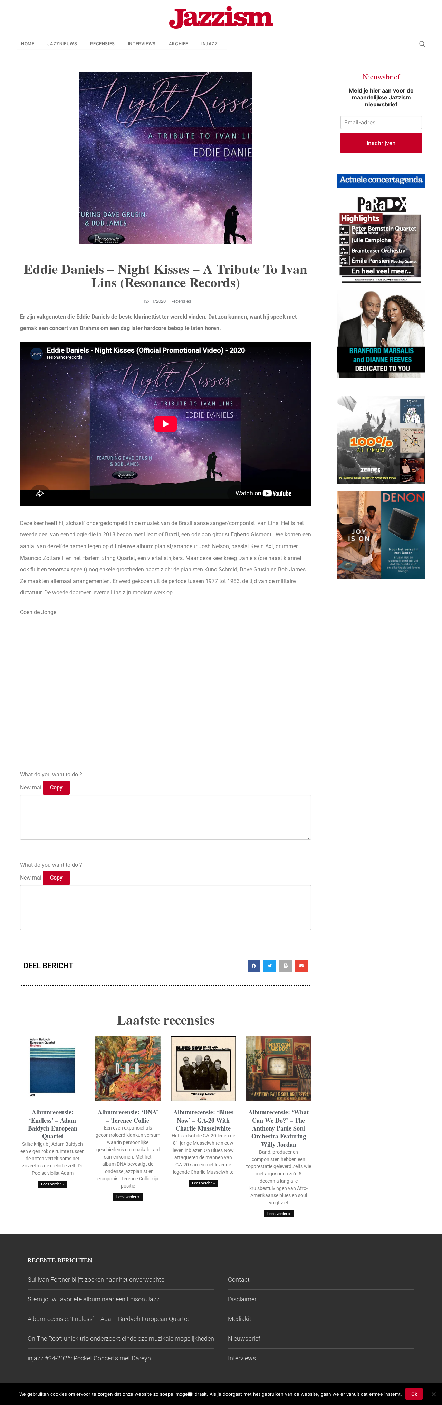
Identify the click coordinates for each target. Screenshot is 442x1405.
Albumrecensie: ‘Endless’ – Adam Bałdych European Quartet (52, 1124)
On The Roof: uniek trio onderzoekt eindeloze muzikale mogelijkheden (121, 1338)
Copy (56, 787)
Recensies (181, 301)
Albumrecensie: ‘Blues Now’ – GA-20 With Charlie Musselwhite (203, 1120)
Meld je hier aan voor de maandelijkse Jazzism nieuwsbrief (381, 97)
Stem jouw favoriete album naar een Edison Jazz (94, 1299)
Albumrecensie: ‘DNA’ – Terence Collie (128, 1115)
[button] (254, 966)
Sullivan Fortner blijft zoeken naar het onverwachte (96, 1279)
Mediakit (239, 1318)
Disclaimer (242, 1299)
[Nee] (433, 1394)
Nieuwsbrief (244, 1338)
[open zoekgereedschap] (422, 44)
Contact (239, 1279)
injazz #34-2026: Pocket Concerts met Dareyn (89, 1358)
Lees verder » (52, 1184)
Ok (414, 1394)
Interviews (242, 1358)
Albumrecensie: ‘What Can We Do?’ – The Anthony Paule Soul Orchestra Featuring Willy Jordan (278, 1128)
